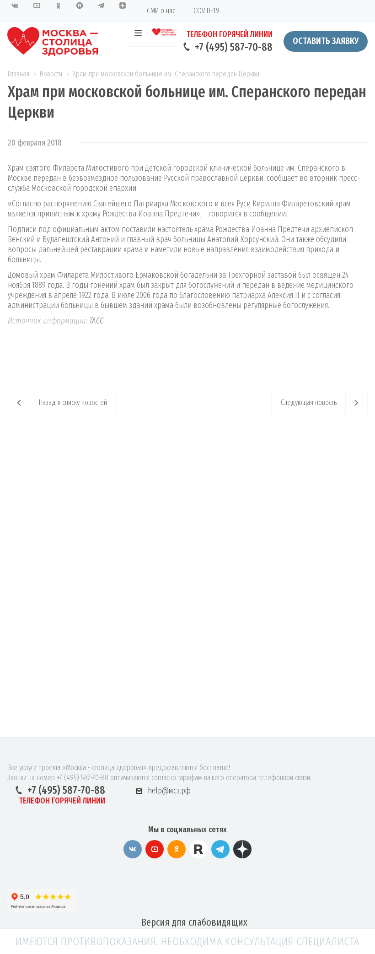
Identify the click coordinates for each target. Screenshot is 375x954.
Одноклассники (176, 849)
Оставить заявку (326, 40)
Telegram (220, 849)
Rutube (198, 849)
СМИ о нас (161, 10)
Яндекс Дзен (242, 849)
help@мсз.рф (169, 790)
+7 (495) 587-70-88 (234, 47)
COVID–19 (206, 10)
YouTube (154, 849)
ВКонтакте (132, 849)
